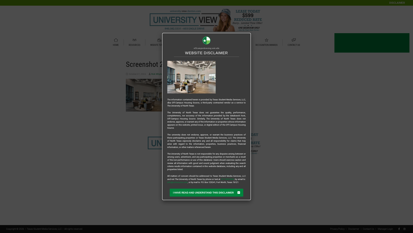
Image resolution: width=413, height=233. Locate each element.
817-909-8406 (227, 179)
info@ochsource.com (177, 182)
